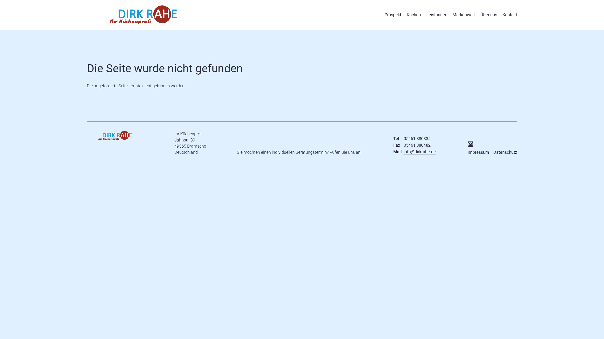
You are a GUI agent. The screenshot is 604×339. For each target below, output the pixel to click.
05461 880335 (417, 138)
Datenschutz (505, 152)
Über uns (488, 14)
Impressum (478, 152)
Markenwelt (464, 14)
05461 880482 (417, 145)
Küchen (414, 14)
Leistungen (436, 14)
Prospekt (393, 14)
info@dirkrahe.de (420, 151)
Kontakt (510, 14)
